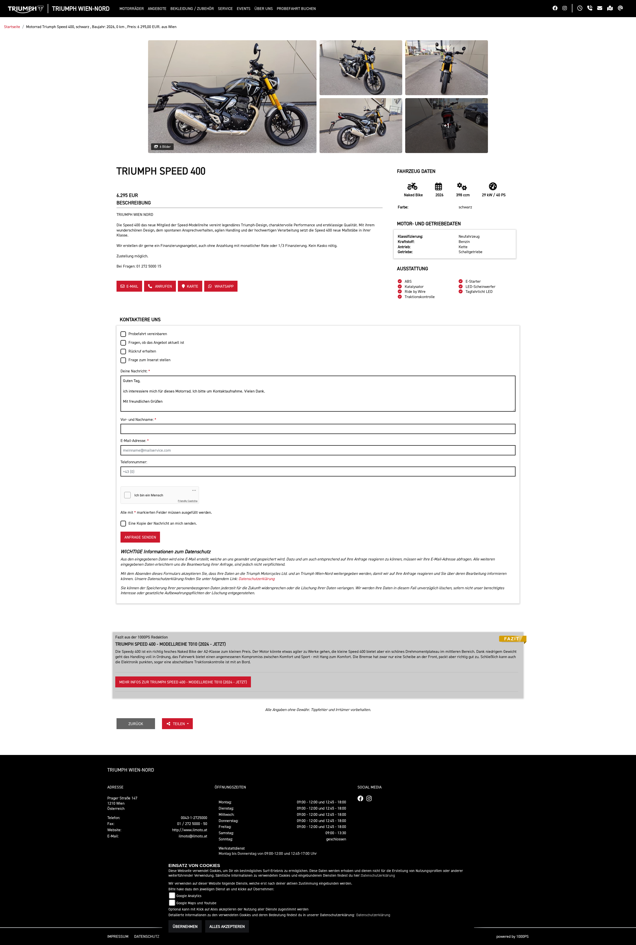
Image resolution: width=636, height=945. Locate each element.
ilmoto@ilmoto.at (193, 835)
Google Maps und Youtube (196, 903)
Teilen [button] (179, 723)
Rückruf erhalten (142, 351)
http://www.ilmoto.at (189, 829)
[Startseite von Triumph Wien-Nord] (26, 9)
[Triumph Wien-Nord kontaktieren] (602, 9)
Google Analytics (188, 896)
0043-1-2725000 (194, 817)
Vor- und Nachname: (138, 419)
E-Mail (132, 286)
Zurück (135, 723)
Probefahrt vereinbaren (147, 333)
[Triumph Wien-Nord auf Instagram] (567, 9)
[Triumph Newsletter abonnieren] (623, 9)
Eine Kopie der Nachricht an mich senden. (162, 523)
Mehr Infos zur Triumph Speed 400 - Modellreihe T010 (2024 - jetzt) (183, 681)
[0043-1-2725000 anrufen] (592, 9)
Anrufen (163, 286)
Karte (192, 286)
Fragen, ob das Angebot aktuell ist (156, 342)
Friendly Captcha (188, 500)
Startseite (12, 26)
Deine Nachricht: (135, 370)
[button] (132, 8)
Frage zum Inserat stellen (149, 359)
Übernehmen (185, 926)
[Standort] (612, 9)
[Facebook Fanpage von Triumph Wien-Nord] (557, 9)
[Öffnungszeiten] (582, 9)
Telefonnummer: (133, 461)
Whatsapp (224, 286)
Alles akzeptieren (227, 926)
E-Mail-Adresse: (134, 440)
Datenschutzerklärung (256, 578)
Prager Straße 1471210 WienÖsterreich (122, 803)
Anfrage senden (140, 537)
